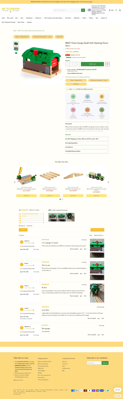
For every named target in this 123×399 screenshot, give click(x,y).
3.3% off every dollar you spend (84, 89)
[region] (61, 217)
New (22, 18)
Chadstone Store (66, 368)
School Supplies (41, 370)
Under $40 (59, 37)
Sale (16, 18)
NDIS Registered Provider (8, 22)
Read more (68, 134)
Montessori (38, 18)
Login (70, 89)
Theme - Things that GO (22, 37)
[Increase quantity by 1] (78, 64)
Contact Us (104, 18)
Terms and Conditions (43, 380)
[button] (116, 10)
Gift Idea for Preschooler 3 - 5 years (42, 37)
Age (97, 18)
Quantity (67, 60)
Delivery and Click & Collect (44, 361)
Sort (91, 235)
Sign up (105, 363)
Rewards (29, 22)
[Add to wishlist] (107, 64)
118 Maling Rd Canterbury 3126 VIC (25, 363)
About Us (64, 361)
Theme (91, 18)
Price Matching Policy (43, 366)
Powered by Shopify (17, 394)
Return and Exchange (43, 364)
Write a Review (99, 230)
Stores (63, 366)
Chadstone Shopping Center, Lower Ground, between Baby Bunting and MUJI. (23, 369)
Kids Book (68, 18)
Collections (77, 18)
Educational (29, 18)
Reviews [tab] (22, 226)
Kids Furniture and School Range (53, 18)
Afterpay (40, 373)
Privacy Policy (41, 377)
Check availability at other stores (74, 73)
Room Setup (21, 22)
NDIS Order (41, 368)
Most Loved (10, 18)
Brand (84, 18)
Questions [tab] (29, 226)
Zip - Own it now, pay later (44, 375)
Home (3, 18)
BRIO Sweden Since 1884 (73, 48)
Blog (63, 370)
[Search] (83, 10)
